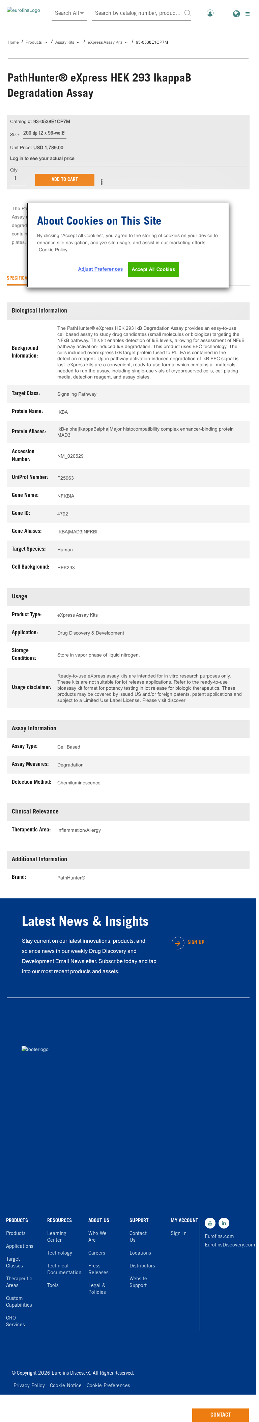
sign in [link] (178, 1233)
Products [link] (16, 1233)
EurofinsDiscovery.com (219, 1245)
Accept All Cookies (153, 269)
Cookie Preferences (108, 1386)
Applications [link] (19, 1246)
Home (13, 42)
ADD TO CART (65, 180)
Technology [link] (59, 1253)
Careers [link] (96, 1253)
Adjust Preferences (100, 269)
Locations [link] (140, 1253)
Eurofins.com (219, 1236)
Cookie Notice (66, 1386)
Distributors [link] (142, 1266)
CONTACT (220, 1415)
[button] (187, 12)
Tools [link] (53, 1285)
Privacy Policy (29, 1386)
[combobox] (142, 14)
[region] (128, 245)
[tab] (23, 278)
